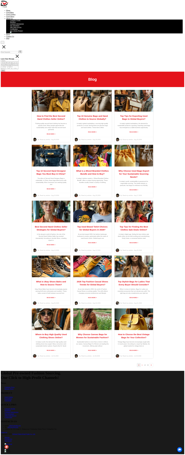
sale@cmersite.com (15, 425)
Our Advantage (9, 414)
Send (3, 70)
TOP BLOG (8, 439)
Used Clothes (9, 397)
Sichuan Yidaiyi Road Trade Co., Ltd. (23, 434)
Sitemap (7, 437)
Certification (8, 417)
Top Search (8, 441)
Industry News (9, 389)
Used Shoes (8, 399)
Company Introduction (11, 412)
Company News (10, 387)
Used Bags (8, 400)
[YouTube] (6, 448)
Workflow (8, 410)
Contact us (4, 432)
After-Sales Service (10, 415)
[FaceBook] (8, 444)
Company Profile (10, 409)
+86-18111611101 (12, 427)
